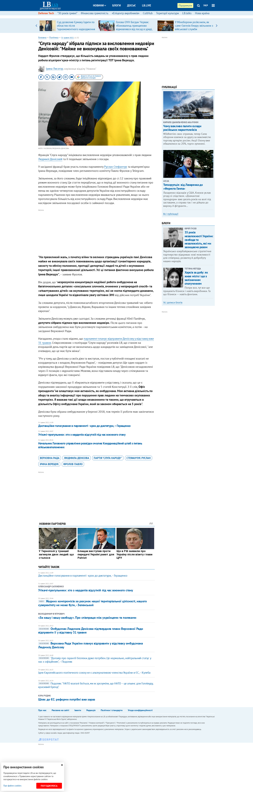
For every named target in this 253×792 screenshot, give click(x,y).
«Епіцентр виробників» (125, 13)
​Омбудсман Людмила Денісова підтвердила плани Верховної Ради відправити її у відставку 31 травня (90, 630)
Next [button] (216, 25)
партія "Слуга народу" (108, 458)
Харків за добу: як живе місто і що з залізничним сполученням (196, 278)
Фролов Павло (73, 464)
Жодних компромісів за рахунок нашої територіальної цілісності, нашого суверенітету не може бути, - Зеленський (92, 603)
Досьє (131, 5)
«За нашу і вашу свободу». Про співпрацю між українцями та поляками (87, 618)
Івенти (77, 710)
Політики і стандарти (112, 710)
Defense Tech (46, 13)
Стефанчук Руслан (138, 458)
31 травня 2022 (67, 37)
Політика (53, 37)
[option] (67, 25)
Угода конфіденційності (140, 710)
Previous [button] (36, 25)
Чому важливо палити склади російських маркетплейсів (182, 128)
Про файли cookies (12, 785)
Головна (42, 37)
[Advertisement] (96, 232)
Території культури (167, 13)
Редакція (90, 710)
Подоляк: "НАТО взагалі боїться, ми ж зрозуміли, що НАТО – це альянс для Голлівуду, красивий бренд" (95, 685)
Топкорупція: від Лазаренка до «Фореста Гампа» (183, 186)
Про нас (42, 710)
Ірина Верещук (49, 464)
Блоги (116, 5)
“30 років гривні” (67, 13)
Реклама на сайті (60, 710)
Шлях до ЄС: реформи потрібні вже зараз (66, 699)
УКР (205, 5)
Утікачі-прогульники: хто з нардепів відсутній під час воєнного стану (81, 435)
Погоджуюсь (49, 786)
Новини (98, 5)
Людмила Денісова (76, 458)
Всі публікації (170, 214)
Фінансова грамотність (94, 13)
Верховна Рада (49, 458)
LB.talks (187, 13)
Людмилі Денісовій (50, 159)
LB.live (146, 5)
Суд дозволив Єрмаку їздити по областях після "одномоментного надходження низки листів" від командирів (76, 27)
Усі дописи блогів (172, 302)
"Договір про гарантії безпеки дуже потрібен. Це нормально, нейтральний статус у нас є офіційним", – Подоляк (94, 660)
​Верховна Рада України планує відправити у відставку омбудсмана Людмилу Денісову (90, 645)
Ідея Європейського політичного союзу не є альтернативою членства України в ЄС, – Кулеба (94, 672)
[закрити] (62, 765)
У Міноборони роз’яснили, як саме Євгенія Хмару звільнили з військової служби (194, 25)
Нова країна (202, 13)
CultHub (148, 13)
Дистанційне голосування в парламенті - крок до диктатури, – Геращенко (84, 426)
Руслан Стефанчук (115, 167)
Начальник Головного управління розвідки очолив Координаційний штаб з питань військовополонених (90, 445)
